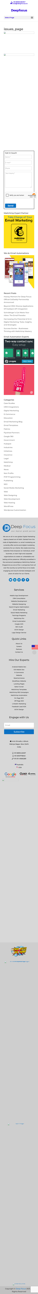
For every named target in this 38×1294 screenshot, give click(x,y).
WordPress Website (19, 681)
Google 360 (8, 436)
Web (6, 492)
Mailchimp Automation (19, 695)
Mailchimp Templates (19, 689)
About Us (19, 643)
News (6, 469)
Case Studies (9, 403)
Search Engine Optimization (19, 607)
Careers (19, 646)
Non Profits (9, 473)
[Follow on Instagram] (19, 580)
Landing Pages (19, 684)
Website (19, 675)
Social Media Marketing (14, 488)
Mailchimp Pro (19, 618)
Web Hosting (9, 503)
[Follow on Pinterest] (27, 580)
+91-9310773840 (19, 756)
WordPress (8, 506)
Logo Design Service (19, 632)
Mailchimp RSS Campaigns (19, 692)
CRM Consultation (19, 598)
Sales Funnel (19, 686)
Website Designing (19, 604)
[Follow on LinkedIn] (14, 580)
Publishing (8, 481)
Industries (8, 447)
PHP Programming (12, 477)
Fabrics (7, 429)
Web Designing (10, 495)
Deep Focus (21, 1289)
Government (9, 440)
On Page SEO (19, 698)
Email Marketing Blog (13, 422)
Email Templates (11, 425)
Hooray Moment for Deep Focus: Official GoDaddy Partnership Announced (18, 299)
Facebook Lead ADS (19, 706)
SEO (5, 484)
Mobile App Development (19, 595)
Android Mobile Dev (19, 667)
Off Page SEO (19, 701)
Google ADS (19, 624)
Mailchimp (8, 462)
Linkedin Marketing (19, 704)
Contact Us (19, 652)
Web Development (12, 499)
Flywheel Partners (11, 433)
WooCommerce (19, 678)
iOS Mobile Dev (19, 669)
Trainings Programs (19, 615)
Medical (7, 466)
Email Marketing (19, 610)
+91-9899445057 (20, 753)
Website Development (19, 601)
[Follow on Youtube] (10, 580)
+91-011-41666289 (20, 759)
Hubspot (7, 444)
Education (8, 418)
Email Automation (19, 621)
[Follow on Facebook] (23, 580)
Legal (6, 459)
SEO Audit (19, 627)
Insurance (8, 455)
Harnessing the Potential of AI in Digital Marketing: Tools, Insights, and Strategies (18, 322)
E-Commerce (9, 414)
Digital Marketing (11, 411)
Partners (19, 649)
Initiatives (8, 451)
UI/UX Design (19, 629)
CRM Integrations (11, 407)
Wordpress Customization (15, 510)
